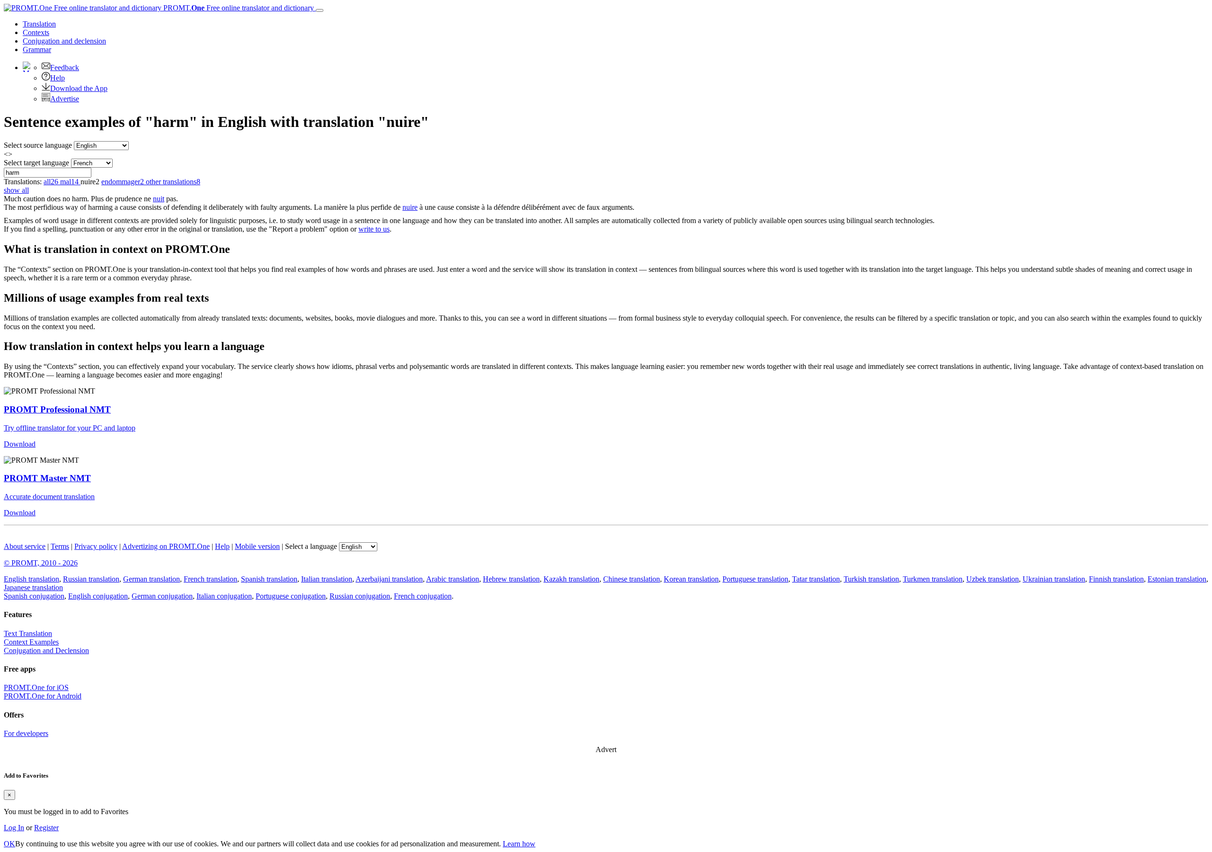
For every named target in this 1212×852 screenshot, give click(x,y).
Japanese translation (33, 587)
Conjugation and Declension (46, 650)
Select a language (311, 546)
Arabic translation (452, 579)
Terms (60, 546)
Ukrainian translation (1054, 579)
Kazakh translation (571, 579)
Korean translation (691, 579)
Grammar (37, 49)
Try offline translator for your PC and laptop (69, 428)
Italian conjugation (224, 596)
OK (9, 844)
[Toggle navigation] (319, 10)
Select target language (36, 163)
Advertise (64, 99)
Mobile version (257, 546)
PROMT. (237, 8)
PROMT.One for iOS (36, 687)
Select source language (38, 145)
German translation (151, 579)
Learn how (519, 844)
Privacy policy (95, 546)
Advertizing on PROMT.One (166, 546)
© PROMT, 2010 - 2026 (41, 563)
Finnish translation (1116, 579)
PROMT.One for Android (42, 696)
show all (16, 190)
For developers (26, 733)
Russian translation (91, 579)
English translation (31, 579)
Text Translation (28, 633)
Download (20, 444)
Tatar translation (816, 579)
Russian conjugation (360, 596)
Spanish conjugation (34, 596)
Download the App (78, 88)
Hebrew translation (511, 579)
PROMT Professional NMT (57, 409)
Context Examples (31, 642)
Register (46, 828)
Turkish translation (871, 579)
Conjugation (64, 41)
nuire (410, 207)
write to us (374, 229)
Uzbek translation (992, 579)
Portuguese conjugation (291, 596)
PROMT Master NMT (47, 478)
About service (24, 546)
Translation (39, 24)
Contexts (36, 32)
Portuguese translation (755, 579)
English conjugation (98, 596)
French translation (210, 579)
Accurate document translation (49, 497)
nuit (158, 199)
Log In (14, 828)
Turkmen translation (932, 579)
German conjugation (162, 596)
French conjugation (423, 596)
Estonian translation (1177, 579)
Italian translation (326, 579)
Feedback (64, 67)
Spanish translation (269, 579)
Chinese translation (631, 579)
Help (57, 78)
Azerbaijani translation (389, 579)
